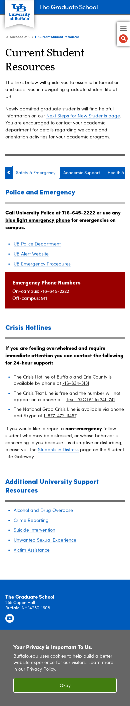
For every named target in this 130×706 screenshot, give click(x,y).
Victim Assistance (32, 550)
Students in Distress (58, 450)
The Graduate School (68, 6)
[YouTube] (9, 618)
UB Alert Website (31, 254)
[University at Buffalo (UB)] (19, 10)
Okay (65, 685)
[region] (65, 668)
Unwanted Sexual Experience (45, 540)
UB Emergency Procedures (42, 264)
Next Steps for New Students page (83, 116)
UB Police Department (37, 244)
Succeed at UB (21, 37)
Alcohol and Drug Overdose (43, 510)
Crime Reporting (31, 520)
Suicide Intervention (34, 530)
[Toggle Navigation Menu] (123, 34)
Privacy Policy (41, 669)
